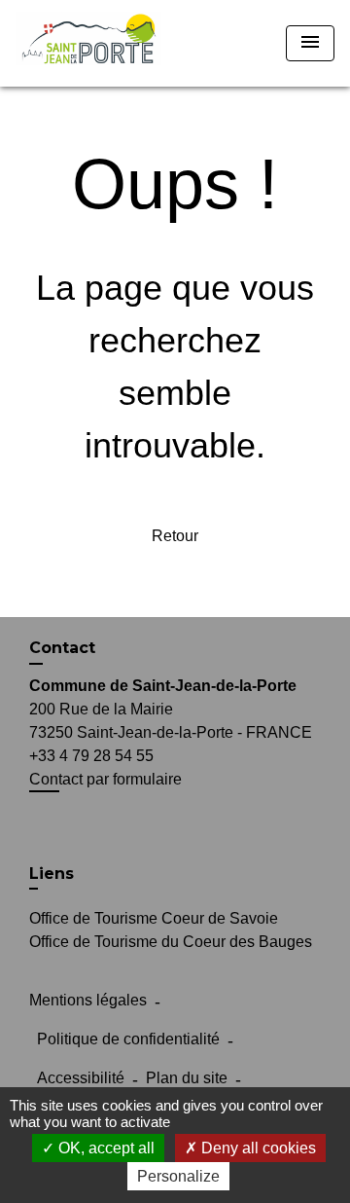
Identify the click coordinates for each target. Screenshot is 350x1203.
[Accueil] (88, 43)
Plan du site (187, 1078)
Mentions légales (88, 1000)
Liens (51, 873)
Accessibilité (80, 1078)
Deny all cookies (256, 1148)
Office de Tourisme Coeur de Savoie (153, 918)
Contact (62, 647)
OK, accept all (104, 1148)
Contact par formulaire (105, 779)
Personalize (178, 1176)
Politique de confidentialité (128, 1039)
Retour (175, 536)
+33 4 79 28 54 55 (91, 755)
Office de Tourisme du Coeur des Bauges (170, 941)
